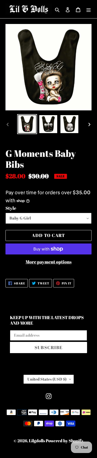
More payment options (49, 262)
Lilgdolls (37, 441)
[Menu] (88, 9)
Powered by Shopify (65, 441)
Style (10, 208)
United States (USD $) (47, 379)
